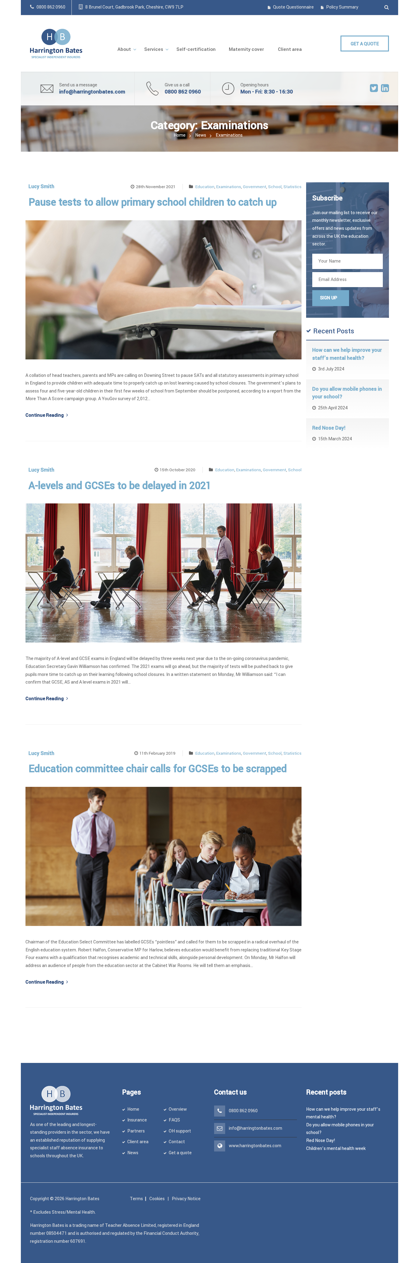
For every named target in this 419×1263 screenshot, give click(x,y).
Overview (178, 1109)
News (200, 135)
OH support (180, 1131)
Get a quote (180, 1153)
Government (254, 187)
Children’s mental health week (336, 1148)
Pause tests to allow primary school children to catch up (153, 202)
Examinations (228, 187)
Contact (177, 1142)
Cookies (157, 1199)
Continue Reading (45, 415)
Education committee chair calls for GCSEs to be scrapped (158, 769)
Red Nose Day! (329, 427)
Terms (136, 1199)
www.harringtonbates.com (255, 1146)
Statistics (292, 187)
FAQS (174, 1120)
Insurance (137, 1120)
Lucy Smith (41, 186)
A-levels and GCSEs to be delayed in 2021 (120, 486)
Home (180, 135)
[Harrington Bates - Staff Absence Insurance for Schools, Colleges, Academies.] (56, 43)
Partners (136, 1131)
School (275, 187)
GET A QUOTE (365, 44)
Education (204, 187)
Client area (137, 1142)
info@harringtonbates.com (92, 92)
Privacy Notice (186, 1199)
